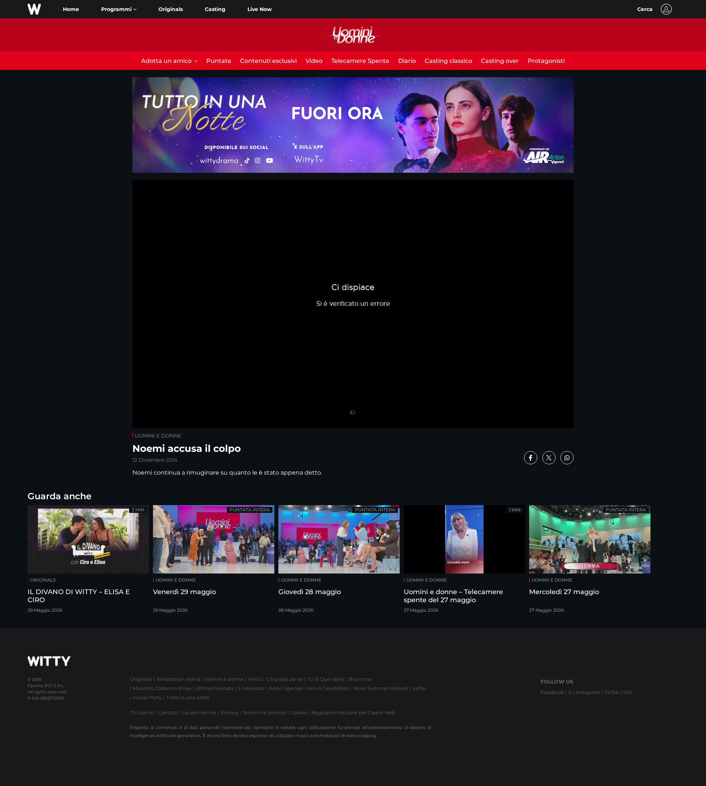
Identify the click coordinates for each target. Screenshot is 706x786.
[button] (118, 9)
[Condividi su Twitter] (549, 457)
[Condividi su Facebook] (530, 457)
